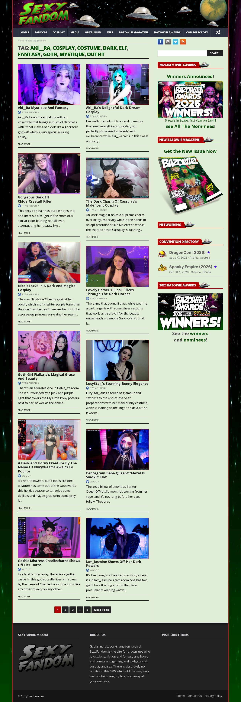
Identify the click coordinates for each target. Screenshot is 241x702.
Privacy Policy (213, 695)
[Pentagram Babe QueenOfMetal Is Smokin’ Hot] (117, 449)
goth (50, 54)
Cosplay (59, 32)
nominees (195, 340)
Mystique (72, 54)
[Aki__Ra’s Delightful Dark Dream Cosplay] (117, 84)
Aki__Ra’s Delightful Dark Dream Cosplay (113, 109)
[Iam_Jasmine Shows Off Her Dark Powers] (117, 538)
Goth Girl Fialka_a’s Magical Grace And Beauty (46, 376)
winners (199, 333)
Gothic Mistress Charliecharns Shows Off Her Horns (49, 562)
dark (110, 47)
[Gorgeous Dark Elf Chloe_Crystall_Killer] (49, 173)
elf (123, 47)
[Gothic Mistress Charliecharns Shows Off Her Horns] (49, 537)
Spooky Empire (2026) (193, 266)
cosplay (64, 47)
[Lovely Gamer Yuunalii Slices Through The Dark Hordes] (117, 266)
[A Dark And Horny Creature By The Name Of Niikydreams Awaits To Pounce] (49, 439)
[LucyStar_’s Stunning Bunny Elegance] (117, 360)
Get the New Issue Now (190, 151)
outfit (95, 54)
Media (74, 32)
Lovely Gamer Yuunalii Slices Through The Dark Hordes (110, 292)
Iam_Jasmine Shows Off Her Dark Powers (113, 563)
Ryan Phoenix (30, 112)
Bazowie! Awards (167, 32)
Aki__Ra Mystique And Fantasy (43, 107)
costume (89, 47)
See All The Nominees (189, 126)
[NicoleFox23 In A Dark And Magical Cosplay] (49, 262)
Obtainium (93, 32)
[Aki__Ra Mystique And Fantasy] (49, 84)
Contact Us (195, 695)
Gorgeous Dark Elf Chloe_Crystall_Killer (35, 199)
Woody (26, 475)
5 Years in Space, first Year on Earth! (190, 120)
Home (25, 32)
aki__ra (40, 47)
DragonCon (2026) (189, 252)
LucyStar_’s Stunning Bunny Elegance (117, 383)
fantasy (29, 54)
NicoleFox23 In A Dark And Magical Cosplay (47, 287)
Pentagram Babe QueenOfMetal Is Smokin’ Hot (115, 475)
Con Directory (197, 32)
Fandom (41, 32)
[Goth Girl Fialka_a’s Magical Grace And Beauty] (49, 351)
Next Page (101, 610)
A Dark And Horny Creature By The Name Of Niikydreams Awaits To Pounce (47, 467)
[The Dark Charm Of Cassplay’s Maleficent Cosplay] (117, 178)
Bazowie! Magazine (134, 32)
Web (110, 32)
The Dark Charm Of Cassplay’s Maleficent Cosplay (111, 203)
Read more (24, 144)
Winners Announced (190, 76)
